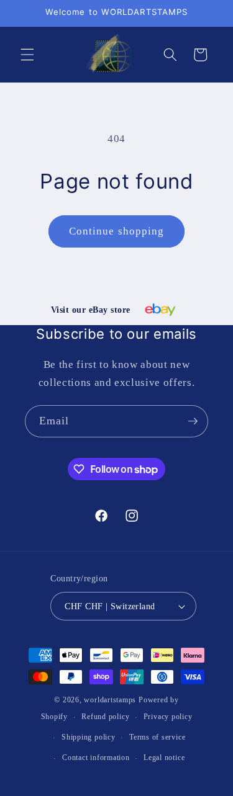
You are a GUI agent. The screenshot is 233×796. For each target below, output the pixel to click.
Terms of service (157, 737)
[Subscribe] (193, 421)
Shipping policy (89, 737)
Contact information (96, 757)
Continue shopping (117, 231)
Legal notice (164, 757)
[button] (27, 54)
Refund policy (105, 716)
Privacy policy (168, 716)
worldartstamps (110, 699)
